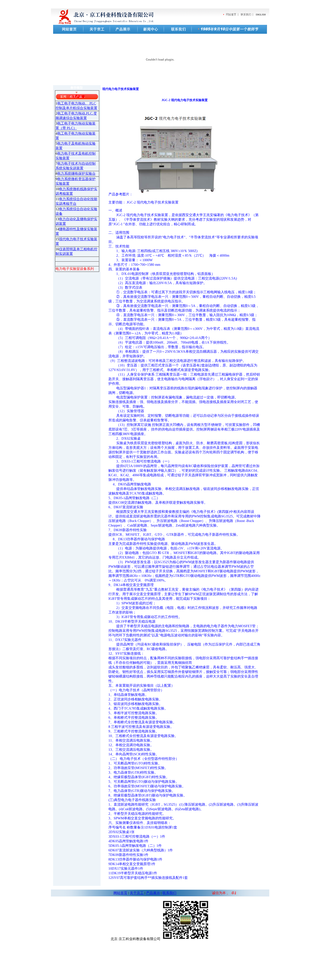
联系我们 (169, 893)
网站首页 (120, 893)
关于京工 (137, 893)
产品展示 (153, 893)
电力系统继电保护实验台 (76, 173)
